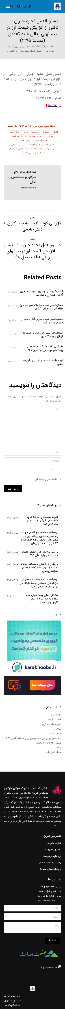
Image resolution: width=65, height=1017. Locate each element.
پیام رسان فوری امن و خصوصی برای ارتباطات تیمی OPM (33, 738)
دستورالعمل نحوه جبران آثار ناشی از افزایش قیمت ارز (32, 144)
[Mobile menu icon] (7, 6)
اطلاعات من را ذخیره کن (46, 479)
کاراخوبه (57, 729)
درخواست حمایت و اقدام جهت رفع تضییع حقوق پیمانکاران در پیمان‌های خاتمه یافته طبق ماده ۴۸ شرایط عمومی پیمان (39, 538)
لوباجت (57, 747)
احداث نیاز (56, 715)
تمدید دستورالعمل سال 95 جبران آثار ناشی (28, 136)
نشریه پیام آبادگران (51, 724)
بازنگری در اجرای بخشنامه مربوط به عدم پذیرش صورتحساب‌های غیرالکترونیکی (39, 567)
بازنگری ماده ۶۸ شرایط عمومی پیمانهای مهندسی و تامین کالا (45, 348)
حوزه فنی (38, 126)
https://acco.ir (28, 188)
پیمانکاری (35, 132)
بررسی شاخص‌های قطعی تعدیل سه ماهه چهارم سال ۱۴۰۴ (39, 553)
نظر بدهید (13, 126)
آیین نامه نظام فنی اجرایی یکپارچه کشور (42, 362)
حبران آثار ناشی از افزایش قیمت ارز (32, 140)
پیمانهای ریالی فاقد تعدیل (18, 132)
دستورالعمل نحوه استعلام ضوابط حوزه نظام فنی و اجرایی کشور (41, 307)
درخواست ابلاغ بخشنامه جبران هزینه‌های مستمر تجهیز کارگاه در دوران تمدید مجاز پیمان (39, 583)
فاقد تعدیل (32, 149)
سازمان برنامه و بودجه (47, 149)
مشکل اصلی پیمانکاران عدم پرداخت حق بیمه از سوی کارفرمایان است (42, 598)
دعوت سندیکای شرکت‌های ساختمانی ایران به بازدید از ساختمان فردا (42, 520)
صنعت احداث (55, 733)
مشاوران (21, 149)
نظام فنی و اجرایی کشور (32, 153)
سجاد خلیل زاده (53, 752)
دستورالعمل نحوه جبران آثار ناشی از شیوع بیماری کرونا (42, 320)
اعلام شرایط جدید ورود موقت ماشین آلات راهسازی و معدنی (41, 293)
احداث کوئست (54, 719)
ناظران (11, 149)
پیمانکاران (45, 132)
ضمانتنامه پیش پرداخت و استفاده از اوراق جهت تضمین (41, 334)
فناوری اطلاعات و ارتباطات (49, 743)
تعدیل (50, 136)
